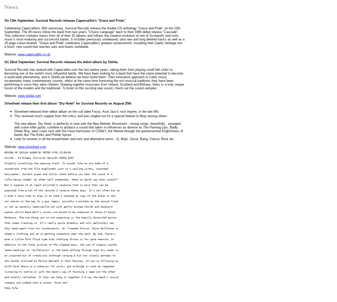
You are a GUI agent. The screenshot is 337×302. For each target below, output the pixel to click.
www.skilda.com (29, 96)
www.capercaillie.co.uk (34, 54)
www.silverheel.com (32, 147)
